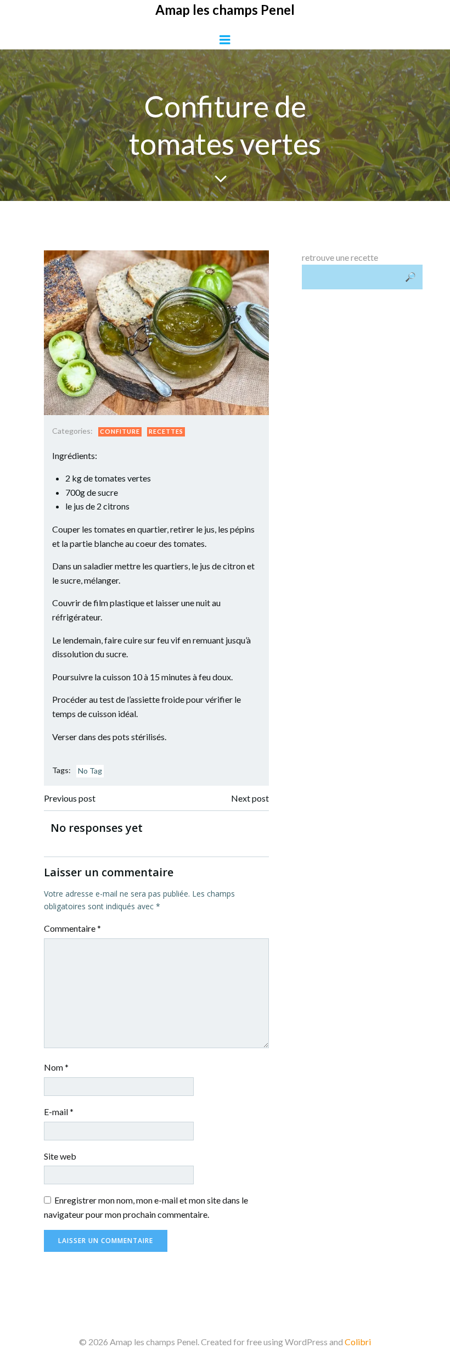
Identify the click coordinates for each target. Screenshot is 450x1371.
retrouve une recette (340, 257)
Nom (56, 1067)
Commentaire (72, 928)
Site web (60, 1156)
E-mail (59, 1111)
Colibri (358, 1341)
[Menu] (225, 40)
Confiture (120, 431)
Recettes (166, 431)
